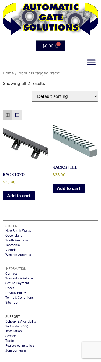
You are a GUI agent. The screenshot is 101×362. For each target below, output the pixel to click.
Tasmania (12, 245)
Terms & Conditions (19, 298)
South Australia (16, 240)
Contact (11, 273)
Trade (9, 341)
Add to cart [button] (18, 195)
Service (10, 336)
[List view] (17, 115)
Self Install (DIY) (16, 326)
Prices (9, 288)
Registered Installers (19, 346)
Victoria (11, 250)
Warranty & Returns (19, 278)
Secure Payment (17, 283)
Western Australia (18, 255)
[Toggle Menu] (91, 62)
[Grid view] (7, 115)
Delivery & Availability (20, 321)
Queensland (14, 235)
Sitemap (11, 302)
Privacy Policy (15, 293)
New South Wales (18, 231)
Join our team (15, 350)
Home (8, 73)
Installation (13, 331)
